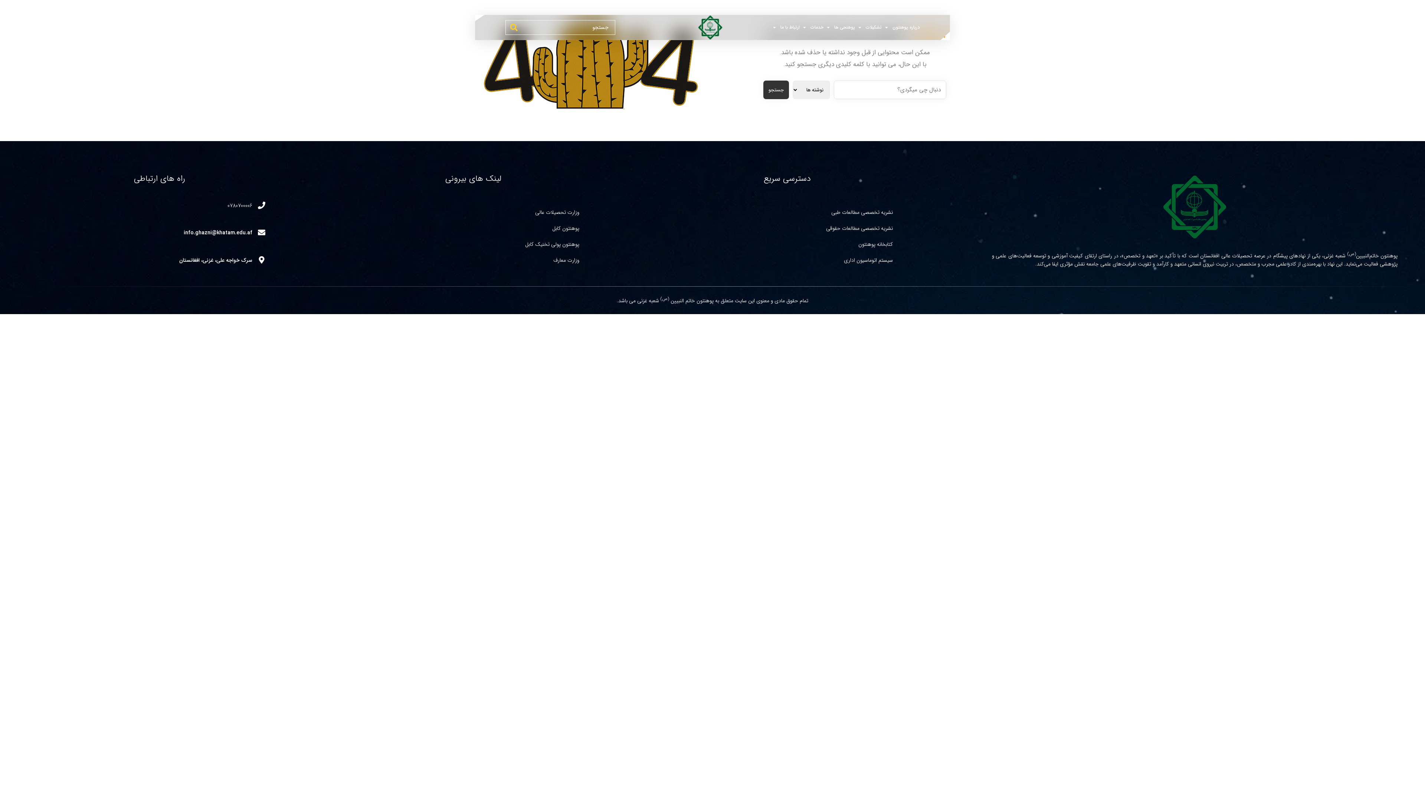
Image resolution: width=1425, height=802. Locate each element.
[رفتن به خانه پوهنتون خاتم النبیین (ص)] (706, 27)
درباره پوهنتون (906, 27)
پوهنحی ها (844, 27)
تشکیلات (874, 27)
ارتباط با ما (790, 27)
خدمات (816, 27)
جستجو (776, 90)
